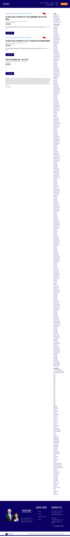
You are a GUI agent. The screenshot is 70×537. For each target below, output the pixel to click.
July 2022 (55, 95)
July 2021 (55, 112)
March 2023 (55, 84)
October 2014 (56, 225)
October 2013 (56, 242)
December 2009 (56, 304)
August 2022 (55, 94)
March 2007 (55, 340)
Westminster (56, 491)
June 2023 (55, 80)
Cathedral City (8, 80)
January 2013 (56, 255)
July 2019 (55, 146)
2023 (24, 79)
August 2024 (55, 60)
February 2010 (56, 301)
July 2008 (55, 328)
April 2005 (55, 359)
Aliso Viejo (32, 79)
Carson (49, 79)
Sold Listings (56, 20)
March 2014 (55, 235)
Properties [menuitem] (46, 3)
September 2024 (56, 59)
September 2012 (56, 260)
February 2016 (56, 203)
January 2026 (56, 36)
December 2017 (56, 172)
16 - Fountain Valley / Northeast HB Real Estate (16, 78)
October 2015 (56, 209)
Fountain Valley (34, 80)
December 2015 (56, 206)
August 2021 (55, 111)
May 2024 (55, 64)
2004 (32, 78)
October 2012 (56, 259)
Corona (18, 80)
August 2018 (55, 161)
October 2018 (56, 158)
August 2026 (55, 27)
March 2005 (55, 360)
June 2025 (55, 46)
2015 (8, 79)
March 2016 (55, 202)
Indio (12, 81)
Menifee (55, 449)
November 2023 (56, 73)
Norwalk (55, 457)
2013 (49, 78)
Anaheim (36, 79)
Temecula (55, 484)
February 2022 (56, 102)
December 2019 (56, 139)
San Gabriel (55, 474)
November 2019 (56, 140)
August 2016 (55, 195)
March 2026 (55, 34)
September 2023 (56, 76)
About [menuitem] (57, 4)
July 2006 (55, 345)
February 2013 (56, 253)
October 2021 (56, 108)
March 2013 (55, 252)
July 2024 (55, 62)
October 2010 (56, 293)
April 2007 (55, 339)
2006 (36, 78)
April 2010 (55, 298)
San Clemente (56, 473)
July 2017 (55, 179)
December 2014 (56, 223)
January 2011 (56, 288)
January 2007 (56, 342)
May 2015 (55, 216)
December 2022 (56, 88)
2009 (42, 78)
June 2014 (55, 231)
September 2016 (56, 193)
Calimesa (42, 79)
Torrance (55, 485)
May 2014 (55, 232)
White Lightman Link (57, 21)
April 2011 (55, 284)
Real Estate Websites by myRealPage (58, 533)
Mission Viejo (56, 450)
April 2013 (55, 251)
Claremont (11, 80)
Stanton (55, 481)
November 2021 (56, 106)
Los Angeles (55, 448)
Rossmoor (55, 470)
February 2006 (56, 347)
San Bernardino (56, 471)
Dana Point (27, 80)
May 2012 (55, 266)
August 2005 (55, 353)
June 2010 (55, 295)
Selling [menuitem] (56, 3)
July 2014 (55, 230)
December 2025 (56, 38)
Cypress (24, 80)
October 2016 (56, 192)
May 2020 (55, 132)
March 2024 (55, 67)
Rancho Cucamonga (57, 463)
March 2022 (55, 101)
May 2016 (55, 199)
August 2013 (55, 245)
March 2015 (55, 218)
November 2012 (56, 258)
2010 (44, 78)
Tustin (54, 488)
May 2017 (55, 182)
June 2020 (55, 130)
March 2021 (55, 118)
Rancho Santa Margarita (58, 467)
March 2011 (55, 286)
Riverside (55, 469)
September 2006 (56, 343)
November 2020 (56, 123)
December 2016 (56, 189)
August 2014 (55, 228)
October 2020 (56, 125)
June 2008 (55, 329)
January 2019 (56, 154)
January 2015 (56, 221)
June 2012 (55, 265)
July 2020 (55, 129)
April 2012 (55, 267)
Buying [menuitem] (51, 3)
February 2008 (56, 335)
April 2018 (55, 167)
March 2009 (55, 316)
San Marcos (55, 476)
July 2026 (55, 28)
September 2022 (56, 92)
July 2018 (55, 162)
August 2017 (55, 178)
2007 (38, 78)
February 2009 (56, 318)
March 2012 (55, 269)
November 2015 (56, 207)
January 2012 (56, 272)
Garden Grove (42, 80)
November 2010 (56, 291)
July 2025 (55, 45)
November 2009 (56, 305)
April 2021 (55, 116)
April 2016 (55, 200)
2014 (6, 79)
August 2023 (55, 77)
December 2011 (56, 273)
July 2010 (55, 294)
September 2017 (56, 176)
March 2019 (55, 151)
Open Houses (56, 17)
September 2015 (56, 210)
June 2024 (55, 63)
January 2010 (56, 302)
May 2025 (55, 48)
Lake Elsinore (37, 81)
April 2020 (55, 133)
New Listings (56, 16)
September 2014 (56, 227)
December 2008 (56, 321)
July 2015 (55, 213)
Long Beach (44, 81)
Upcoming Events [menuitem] (50, 4)
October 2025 (56, 41)
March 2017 (55, 185)
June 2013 (55, 248)
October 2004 (56, 366)
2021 (20, 79)
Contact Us (64, 3)
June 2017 (55, 181)
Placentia (55, 462)
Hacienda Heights (46, 80)
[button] (64, 4)
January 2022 (56, 104)
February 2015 (56, 220)
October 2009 (56, 307)
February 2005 (56, 361)
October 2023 (56, 74)
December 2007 (56, 337)
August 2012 (55, 262)
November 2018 (56, 157)
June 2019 (55, 147)
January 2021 (56, 120)
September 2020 (56, 126)
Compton (14, 80)
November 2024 (56, 56)
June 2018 (55, 164)
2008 (40, 78)
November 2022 (56, 90)
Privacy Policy (50, 533)
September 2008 (56, 325)
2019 (16, 79)
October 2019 (56, 141)
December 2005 (56, 349)
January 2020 (56, 137)
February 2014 (56, 237)
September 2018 (56, 160)
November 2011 (56, 275)
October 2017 (56, 175)
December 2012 (56, 256)
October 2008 (56, 323)
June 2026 (55, 29)
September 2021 (56, 109)
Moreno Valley (56, 452)
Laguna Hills (24, 81)
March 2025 (55, 50)
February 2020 (56, 136)
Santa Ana (55, 477)
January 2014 (56, 238)
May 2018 (55, 165)
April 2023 (55, 83)
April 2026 (55, 32)
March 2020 (55, 134)
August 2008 (55, 326)
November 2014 (56, 224)
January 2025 (56, 53)
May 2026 (55, 31)
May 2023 (55, 81)
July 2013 (55, 246)
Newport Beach (56, 453)
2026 (30, 79)
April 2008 (55, 332)
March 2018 (55, 168)
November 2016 (56, 190)
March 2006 (55, 346)
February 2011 (56, 287)
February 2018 (56, 169)
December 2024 (56, 55)
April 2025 (55, 49)
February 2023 (56, 85)
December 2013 (56, 239)
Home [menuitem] (41, 3)
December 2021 (56, 105)
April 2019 (55, 150)
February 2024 (56, 69)
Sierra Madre (13, 44)
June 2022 (55, 97)
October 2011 (56, 276)
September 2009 (56, 308)
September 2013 (56, 244)
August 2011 (55, 279)
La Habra (16, 81)
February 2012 (56, 270)
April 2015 (55, 217)
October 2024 (56, 57)
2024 (26, 79)
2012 (47, 78)
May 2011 (55, 283)
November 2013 (56, 241)
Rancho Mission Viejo (57, 464)
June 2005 (55, 356)
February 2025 (56, 52)
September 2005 (56, 352)
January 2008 (56, 336)
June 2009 (55, 312)
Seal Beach (55, 478)
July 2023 (55, 78)
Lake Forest (41, 81)
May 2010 (55, 297)
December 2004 (56, 363)
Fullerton (38, 80)
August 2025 (55, 43)
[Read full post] (28, 14)
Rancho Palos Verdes (57, 466)
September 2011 (56, 277)
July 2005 (55, 354)
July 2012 (55, 263)
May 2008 (55, 330)
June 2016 (55, 197)
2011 (45, 78)
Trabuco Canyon (56, 487)
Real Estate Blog (56, 19)
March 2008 (55, 333)
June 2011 (55, 281)
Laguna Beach (20, 81)
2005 (34, 78)
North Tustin (56, 456)
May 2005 (55, 357)
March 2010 (55, 300)
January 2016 (56, 204)
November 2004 (56, 364)
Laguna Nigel (28, 81)
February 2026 (56, 35)
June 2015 (55, 214)
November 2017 (56, 174)
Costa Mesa (13, 22)
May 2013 (55, 249)
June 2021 (55, 113)
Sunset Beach (56, 483)
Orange (54, 460)
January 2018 (56, 171)
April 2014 (55, 234)
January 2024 (56, 70)
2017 (12, 79)
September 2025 (56, 42)
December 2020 (56, 122)
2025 (28, 79)
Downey (30, 80)
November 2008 (56, 322)
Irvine (14, 81)
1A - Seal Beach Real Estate (27, 78)
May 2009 (55, 314)
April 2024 (55, 66)
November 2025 (56, 39)
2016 (10, 79)
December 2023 (56, 71)
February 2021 (56, 119)
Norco (54, 455)
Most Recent (56, 25)
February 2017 (56, 186)
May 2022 (55, 98)
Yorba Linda (55, 494)
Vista (54, 490)
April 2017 (55, 183)
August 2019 (55, 144)
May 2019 (55, 148)
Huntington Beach (8, 81)
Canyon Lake (46, 79)
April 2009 (55, 315)
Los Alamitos (48, 81)
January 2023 (56, 87)
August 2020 (55, 127)
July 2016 (55, 196)
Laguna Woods (32, 81)
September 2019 (56, 143)
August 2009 (55, 309)
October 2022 (56, 91)
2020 (18, 79)
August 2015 (55, 211)
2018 (10, 22)
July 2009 (55, 311)
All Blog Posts (56, 14)
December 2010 (56, 290)
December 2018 (56, 155)
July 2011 (55, 280)
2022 (22, 79)
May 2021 (55, 115)
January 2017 (56, 188)
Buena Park (39, 79)
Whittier (55, 492)
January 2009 (56, 319)
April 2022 (55, 99)
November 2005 (56, 350)
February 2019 (56, 153)
